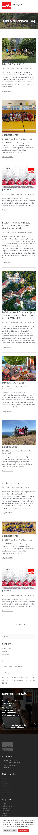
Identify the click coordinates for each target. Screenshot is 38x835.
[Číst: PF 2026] (19, 177)
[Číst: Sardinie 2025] (19, 433)
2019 (30, 677)
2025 (7, 677)
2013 (19, 680)
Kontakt (4, 815)
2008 (34, 680)
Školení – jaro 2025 (12, 483)
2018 (34, 677)
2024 (11, 677)
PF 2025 (6, 591)
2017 (3, 680)
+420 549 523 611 (9, 765)
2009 (30, 680)
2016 (7, 680)
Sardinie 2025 (9, 446)
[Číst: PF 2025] (19, 578)
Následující (20, 624)
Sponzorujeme (10, 134)
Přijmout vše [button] (23, 830)
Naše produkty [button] (7, 806)
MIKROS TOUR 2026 (13, 64)
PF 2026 (6, 190)
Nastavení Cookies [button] (10, 830)
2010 (26, 680)
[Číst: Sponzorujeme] (19, 116)
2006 (7, 683)
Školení (4, 652)
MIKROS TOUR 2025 (13, 382)
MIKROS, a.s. (17, 4)
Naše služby (6, 808)
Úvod (4, 804)
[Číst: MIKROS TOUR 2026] (19, 50)
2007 (3, 683)
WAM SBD (12, 667)
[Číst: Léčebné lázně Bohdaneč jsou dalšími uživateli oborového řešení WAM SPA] (19, 291)
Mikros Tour (6, 655)
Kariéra (4, 813)
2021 (22, 677)
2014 (15, 680)
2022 (19, 677)
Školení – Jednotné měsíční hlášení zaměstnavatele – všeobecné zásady (17, 225)
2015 (11, 680)
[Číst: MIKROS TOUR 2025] (19, 368)
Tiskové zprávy (7, 648)
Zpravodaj (5, 811)
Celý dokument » (7, 91)
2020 (26, 677)
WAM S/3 (5, 667)
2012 (22, 680)
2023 (15, 677)
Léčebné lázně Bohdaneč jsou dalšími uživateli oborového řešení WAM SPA (18, 315)
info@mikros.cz (8, 767)
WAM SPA (19, 667)
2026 (3, 677)
